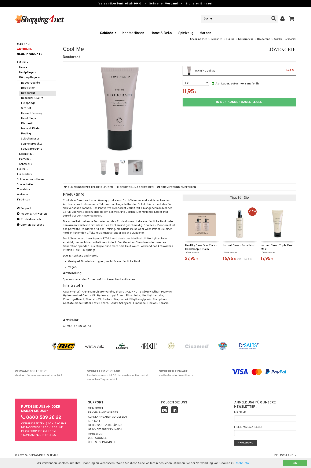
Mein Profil (96, 408)
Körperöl (27, 123)
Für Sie (230, 39)
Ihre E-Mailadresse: (247, 427)
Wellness (23, 194)
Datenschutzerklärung (105, 425)
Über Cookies (97, 438)
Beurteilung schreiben (136, 187)
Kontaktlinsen (133, 33)
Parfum (24, 159)
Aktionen (24, 49)
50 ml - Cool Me (244, 70)
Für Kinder (24, 174)
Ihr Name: (240, 412)
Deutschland (284, 455)
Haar (22, 67)
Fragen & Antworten (33, 214)
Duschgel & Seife (32, 98)
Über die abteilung (32, 225)
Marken (205, 33)
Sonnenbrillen (25, 184)
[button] (292, 19)
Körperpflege (245, 39)
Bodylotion (28, 88)
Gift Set (26, 108)
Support (25, 208)
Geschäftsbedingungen (105, 429)
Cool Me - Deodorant (285, 39)
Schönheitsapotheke (30, 179)
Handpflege (28, 118)
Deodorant (263, 39)
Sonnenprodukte (32, 144)
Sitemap (52, 455)
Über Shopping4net (101, 442)
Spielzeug (185, 33)
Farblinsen (23, 200)
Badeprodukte (30, 83)
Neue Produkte (29, 54)
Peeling (26, 133)
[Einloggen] (282, 19)
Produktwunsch (30, 219)
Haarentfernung (31, 113)
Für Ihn (21, 169)
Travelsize (23, 189)
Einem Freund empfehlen (178, 187)
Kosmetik (25, 154)
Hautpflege (26, 72)
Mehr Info (242, 463)
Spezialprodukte (31, 149)
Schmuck (25, 164)
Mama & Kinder (31, 128)
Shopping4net (198, 39)
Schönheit (108, 33)
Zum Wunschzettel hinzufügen (90, 187)
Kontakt (94, 421)
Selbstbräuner (30, 139)
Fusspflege (28, 103)
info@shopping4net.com (38, 431)
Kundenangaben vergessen (107, 417)
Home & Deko (161, 33)
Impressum (95, 434)
